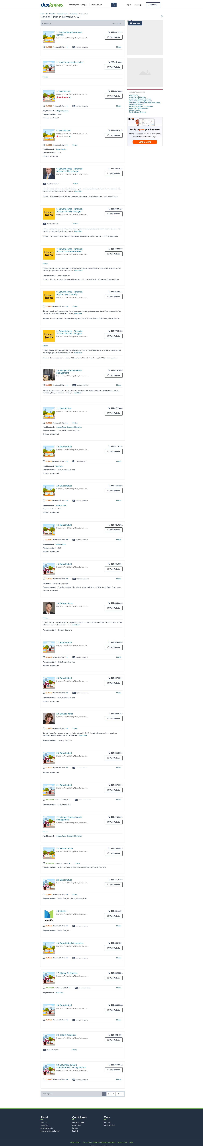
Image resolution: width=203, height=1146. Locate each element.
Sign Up (138, 5)
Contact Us (44, 1125)
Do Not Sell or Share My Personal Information (99, 1142)
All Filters (47, 23)
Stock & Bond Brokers (137, 112)
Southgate (59, 466)
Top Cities (107, 1122)
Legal (131, 1142)
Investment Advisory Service (140, 99)
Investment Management (138, 108)
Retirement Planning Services (140, 101)
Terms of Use (122, 1142)
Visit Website (114, 37)
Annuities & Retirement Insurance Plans (144, 103)
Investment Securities (137, 97)
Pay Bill (75, 1131)
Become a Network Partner (50, 1131)
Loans (87, 450)
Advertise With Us (47, 1128)
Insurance (82, 914)
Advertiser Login (78, 1122)
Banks (81, 94)
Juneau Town (61, 427)
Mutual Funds (134, 110)
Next (119, 1094)
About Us (44, 1122)
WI (46, 13)
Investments (74, 13)
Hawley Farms (61, 544)
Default (118, 23)
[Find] (114, 5)
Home (42, 13)
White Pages (76, 1125)
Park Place (59, 993)
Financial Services (62, 13)
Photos (118, 47)
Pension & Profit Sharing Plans (67, 38)
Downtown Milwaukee (74, 427)
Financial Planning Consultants (141, 106)
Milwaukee (52, 13)
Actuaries (82, 1038)
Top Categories (109, 1125)
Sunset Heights (61, 149)
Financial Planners (136, 104)
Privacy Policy (75, 1142)
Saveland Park (61, 505)
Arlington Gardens (62, 111)
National (75, 1128)
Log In (128, 5)
